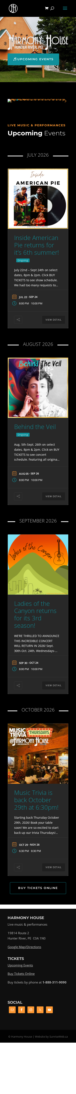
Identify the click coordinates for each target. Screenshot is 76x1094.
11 (46, 100)
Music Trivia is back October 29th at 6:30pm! (36, 799)
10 (42, 100)
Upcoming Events (35, 59)
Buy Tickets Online (38, 888)
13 (53, 100)
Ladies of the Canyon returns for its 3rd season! (35, 614)
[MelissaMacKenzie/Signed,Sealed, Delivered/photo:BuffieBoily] (38, 99)
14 (56, 100)
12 (49, 100)
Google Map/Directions (24, 947)
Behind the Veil (35, 426)
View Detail (54, 319)
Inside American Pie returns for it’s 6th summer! (36, 244)
